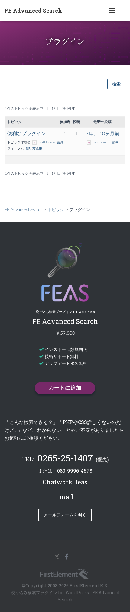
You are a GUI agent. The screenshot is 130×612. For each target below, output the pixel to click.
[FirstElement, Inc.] (65, 574)
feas (81, 482)
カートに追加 (65, 388)
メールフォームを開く (65, 515)
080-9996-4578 (74, 470)
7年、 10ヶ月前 (102, 133)
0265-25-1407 (65, 458)
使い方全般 (34, 148)
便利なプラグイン (26, 133)
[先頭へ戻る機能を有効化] (124, 604)
